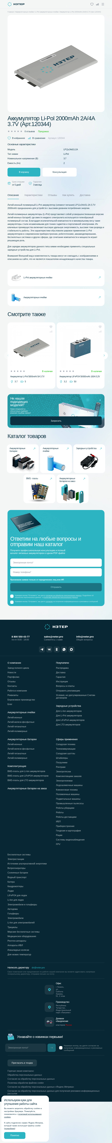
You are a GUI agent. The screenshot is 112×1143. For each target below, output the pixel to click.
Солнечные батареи (18, 873)
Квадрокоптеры (15, 886)
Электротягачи (63, 771)
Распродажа (62, 668)
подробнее (10, 1128)
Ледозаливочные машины (69, 785)
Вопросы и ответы (65, 686)
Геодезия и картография (68, 831)
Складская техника (65, 744)
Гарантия (60, 677)
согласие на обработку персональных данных (64, 595)
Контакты (12, 686)
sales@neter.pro (53, 636)
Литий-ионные (15, 717)
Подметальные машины (68, 799)
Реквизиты (13, 695)
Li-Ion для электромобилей (21, 922)
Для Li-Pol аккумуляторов (69, 715)
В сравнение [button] (38, 138)
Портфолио (13, 677)
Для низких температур (19, 954)
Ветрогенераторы (17, 868)
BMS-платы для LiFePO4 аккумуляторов (28, 776)
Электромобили (15, 918)
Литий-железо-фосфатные (21, 722)
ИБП (58, 821)
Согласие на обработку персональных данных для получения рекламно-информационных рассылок (54, 1092)
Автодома (13, 909)
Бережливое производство (21, 700)
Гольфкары (13, 913)
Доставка (60, 672)
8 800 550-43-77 (21, 636)
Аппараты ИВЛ (15, 945)
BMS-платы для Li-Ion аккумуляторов (26, 771)
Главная (11, 12)
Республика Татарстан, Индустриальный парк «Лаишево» (63, 1008)
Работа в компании (17, 691)
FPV (58, 844)
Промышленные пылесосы (70, 803)
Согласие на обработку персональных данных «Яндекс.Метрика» (41, 1087)
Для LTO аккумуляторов (68, 724)
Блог (10, 704)
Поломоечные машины (67, 794)
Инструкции (62, 681)
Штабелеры (62, 758)
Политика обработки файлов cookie (26, 1083)
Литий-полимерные (17, 731)
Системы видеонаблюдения (70, 840)
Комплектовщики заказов (69, 776)
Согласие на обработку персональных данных (31, 1079)
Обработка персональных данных (25, 1075)
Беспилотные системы (19, 854)
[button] (51, 326)
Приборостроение (65, 826)
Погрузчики (61, 762)
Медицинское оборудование (22, 936)
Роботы (60, 812)
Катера (11, 882)
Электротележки (64, 781)
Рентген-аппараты (17, 941)
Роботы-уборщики (65, 808)
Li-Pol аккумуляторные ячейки (46, 12)
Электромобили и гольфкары (22, 904)
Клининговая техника (67, 790)
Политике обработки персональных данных (61, 597)
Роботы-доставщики (66, 817)
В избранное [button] (18, 138)
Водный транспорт (17, 877)
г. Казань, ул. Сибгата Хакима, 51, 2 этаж (60, 991)
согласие (49, 601)
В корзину (24, 172)
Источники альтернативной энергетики (27, 863)
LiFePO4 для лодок (17, 895)
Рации (59, 835)
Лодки (11, 891)
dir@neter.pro (38, 967)
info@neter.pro (85, 636)
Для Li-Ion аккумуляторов (69, 711)
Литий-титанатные (17, 726)
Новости (12, 672)
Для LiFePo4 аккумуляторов (70, 720)
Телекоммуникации (65, 749)
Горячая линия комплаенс (21, 1071)
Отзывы (12, 681)
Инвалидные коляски (18, 950)
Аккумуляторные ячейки (24, 12)
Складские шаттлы (65, 753)
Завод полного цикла (18, 668)
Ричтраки (60, 767)
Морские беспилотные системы (24, 932)
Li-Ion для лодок (16, 900)
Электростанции (16, 859)
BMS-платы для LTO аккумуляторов (26, 780)
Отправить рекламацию (68, 691)
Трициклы (12, 927)
